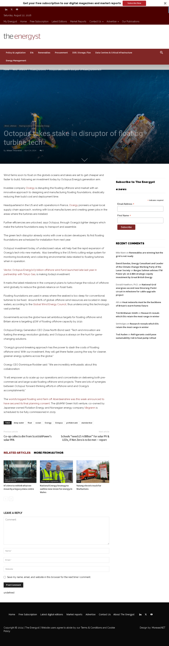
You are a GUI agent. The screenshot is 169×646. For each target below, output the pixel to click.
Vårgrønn (89, 407)
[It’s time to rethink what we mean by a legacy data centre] (20, 471)
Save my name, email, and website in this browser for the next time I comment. (49, 577)
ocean (38, 422)
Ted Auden (122, 334)
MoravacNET (158, 627)
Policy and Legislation (50, 481)
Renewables (44, 53)
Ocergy (30, 188)
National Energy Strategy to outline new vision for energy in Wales (56, 489)
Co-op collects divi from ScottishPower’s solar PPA (27, 438)
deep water (19, 422)
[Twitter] (11, 9)
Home (23, 21)
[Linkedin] (6, 9)
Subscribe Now (134, 3)
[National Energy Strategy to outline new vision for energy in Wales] (56, 471)
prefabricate (72, 422)
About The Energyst (124, 614)
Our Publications (130, 21)
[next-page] (11, 499)
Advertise (112, 21)
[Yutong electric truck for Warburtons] (92, 471)
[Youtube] (17, 9)
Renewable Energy (42, 126)
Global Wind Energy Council (49, 304)
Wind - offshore (20, 69)
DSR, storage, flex (81, 53)
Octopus (59, 422)
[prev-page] (6, 499)
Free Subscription (39, 21)
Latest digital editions (51, 614)
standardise (86, 422)
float (30, 422)
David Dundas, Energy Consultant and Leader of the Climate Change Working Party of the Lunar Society (139, 267)
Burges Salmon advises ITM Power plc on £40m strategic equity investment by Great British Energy (139, 274)
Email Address (125, 204)
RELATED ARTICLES (17, 452)
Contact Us (95, 21)
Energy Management (16, 60)
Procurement (61, 53)
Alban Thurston (14, 150)
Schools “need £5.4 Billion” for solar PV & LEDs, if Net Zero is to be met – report (85, 438)
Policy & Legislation (16, 53)
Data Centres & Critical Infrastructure (113, 53)
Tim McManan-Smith (127, 312)
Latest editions (59, 21)
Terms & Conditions (91, 627)
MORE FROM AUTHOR (48, 452)
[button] (84, 3)
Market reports (78, 21)
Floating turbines (38, 69)
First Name (124, 215)
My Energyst (10, 21)
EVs (32, 53)
